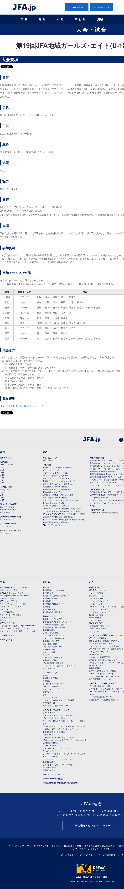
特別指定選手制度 (96, 614)
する (61, 19)
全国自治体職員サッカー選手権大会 (57, 489)
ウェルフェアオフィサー (52, 751)
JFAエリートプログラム (98, 598)
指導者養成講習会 (50, 630)
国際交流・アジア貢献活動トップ (102, 683)
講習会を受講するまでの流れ (54, 627)
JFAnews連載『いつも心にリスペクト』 (59, 737)
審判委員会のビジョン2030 (53, 590)
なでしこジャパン (7, 489)
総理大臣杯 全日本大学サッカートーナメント (61, 500)
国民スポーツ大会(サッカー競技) (56, 478)
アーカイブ (66, 854)
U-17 (2, 477)
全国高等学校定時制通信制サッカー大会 (106, 477)
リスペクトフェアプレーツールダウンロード (60, 764)
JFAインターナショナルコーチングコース (59, 665)
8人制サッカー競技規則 (21, 406)
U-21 (2, 469)
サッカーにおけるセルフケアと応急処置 (59, 700)
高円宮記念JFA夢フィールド (100, 625)
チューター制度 (49, 652)
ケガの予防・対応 (50, 697)
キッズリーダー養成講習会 (10, 614)
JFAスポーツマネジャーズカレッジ (103, 660)
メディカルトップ (50, 672)
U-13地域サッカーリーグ (99, 497)
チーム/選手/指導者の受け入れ (101, 697)
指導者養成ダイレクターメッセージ (57, 621)
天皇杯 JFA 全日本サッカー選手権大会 (58, 467)
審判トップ (47, 587)
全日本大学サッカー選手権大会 (55, 497)
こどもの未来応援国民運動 (99, 657)
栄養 (44, 694)
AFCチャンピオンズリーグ (53, 470)
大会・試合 (91, 29)
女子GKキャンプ (95, 603)
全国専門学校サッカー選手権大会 (56, 522)
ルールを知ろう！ (7, 639)
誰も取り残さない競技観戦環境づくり (104, 640)
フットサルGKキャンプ (98, 609)
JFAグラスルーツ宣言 (8, 590)
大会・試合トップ (50, 457)
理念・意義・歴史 (50, 643)
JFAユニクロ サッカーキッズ (11, 592)
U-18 (2, 475)
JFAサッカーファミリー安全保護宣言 (104, 646)
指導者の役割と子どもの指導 (54, 731)
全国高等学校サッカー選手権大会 (103, 471)
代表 (24, 19)
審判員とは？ (48, 592)
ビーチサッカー (6, 519)
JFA (91, 582)
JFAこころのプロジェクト (99, 651)
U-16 (2, 480)
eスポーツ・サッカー (8, 526)
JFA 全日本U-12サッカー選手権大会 (104, 512)
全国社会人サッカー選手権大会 (55, 486)
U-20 (2, 492)
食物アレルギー (49, 691)
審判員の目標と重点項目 (52, 612)
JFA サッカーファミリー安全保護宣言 (58, 715)
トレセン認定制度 (96, 592)
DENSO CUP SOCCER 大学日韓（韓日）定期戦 (62, 508)
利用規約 (56, 845)
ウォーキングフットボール (10, 606)
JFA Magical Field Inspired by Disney (14, 595)
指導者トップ (48, 616)
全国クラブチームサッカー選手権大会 (58, 483)
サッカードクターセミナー (53, 683)
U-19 (2, 472)
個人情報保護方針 (72, 845)
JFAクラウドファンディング (54, 774)
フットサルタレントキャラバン (101, 612)
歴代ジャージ (5, 533)
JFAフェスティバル (8, 623)
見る (42, 19)
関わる (81, 19)
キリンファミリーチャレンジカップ (14, 603)
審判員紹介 (47, 601)
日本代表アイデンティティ (10, 530)
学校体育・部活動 (7, 617)
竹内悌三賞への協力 (97, 654)
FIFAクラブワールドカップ (53, 525)
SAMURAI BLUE (6, 464)
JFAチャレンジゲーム (8, 601)
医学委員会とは (49, 702)
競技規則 (46, 606)
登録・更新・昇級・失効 (52, 646)
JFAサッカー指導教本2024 (53, 638)
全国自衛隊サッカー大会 (52, 492)
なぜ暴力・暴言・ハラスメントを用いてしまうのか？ (64, 726)
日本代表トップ (6, 457)
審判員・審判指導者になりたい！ (56, 595)
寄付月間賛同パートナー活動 (100, 679)
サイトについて (16, 845)
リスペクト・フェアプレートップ (56, 710)
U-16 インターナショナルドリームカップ (106, 485)
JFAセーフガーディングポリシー (56, 718)
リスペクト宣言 (49, 712)
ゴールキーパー (49, 654)
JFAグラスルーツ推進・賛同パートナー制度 (17, 631)
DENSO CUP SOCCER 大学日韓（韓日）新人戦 (62, 511)
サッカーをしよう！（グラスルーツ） (15, 587)
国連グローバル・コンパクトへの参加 (104, 676)
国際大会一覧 (48, 460)
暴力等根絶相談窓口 (51, 767)
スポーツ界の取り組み (51, 745)
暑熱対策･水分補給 (50, 678)
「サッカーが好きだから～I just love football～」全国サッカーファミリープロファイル (19, 627)
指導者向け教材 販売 (51, 641)
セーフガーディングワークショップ (57, 759)
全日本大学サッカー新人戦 (53, 503)
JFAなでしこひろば (8, 598)
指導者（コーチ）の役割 (52, 619)
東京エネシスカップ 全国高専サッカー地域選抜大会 (63, 519)
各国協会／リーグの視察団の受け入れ (104, 699)
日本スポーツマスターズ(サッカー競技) (58, 494)
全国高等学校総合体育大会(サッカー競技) (106, 474)
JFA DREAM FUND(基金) (53, 778)
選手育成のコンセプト (98, 590)
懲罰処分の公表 (49, 770)
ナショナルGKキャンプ (98, 601)
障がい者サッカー (7, 620)
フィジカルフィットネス (52, 657)
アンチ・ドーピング (51, 689)
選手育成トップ (95, 587)
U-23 (2, 467)
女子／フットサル (7, 512)
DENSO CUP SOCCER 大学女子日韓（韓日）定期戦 (64, 514)
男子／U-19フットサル (9, 509)
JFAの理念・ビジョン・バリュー (91, 825)
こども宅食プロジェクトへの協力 (102, 670)
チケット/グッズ (102, 7)
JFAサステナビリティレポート (101, 673)
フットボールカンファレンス (54, 635)
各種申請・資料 (49, 649)
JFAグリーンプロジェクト (99, 638)
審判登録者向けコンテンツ (53, 603)
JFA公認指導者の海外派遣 (53, 663)
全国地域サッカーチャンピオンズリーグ (59, 481)
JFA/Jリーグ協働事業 (97, 628)
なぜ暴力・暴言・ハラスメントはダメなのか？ (61, 729)
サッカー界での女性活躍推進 (100, 643)
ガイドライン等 (49, 668)
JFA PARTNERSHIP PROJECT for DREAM (60, 783)
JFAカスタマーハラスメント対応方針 (91, 848)
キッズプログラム (7, 612)
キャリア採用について (109, 854)
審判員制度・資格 (50, 598)
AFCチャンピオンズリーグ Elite (55, 472)
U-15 (2, 482)
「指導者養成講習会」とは (53, 624)
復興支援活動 (94, 668)
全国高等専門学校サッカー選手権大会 (58, 516)
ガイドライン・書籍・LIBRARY (55, 705)
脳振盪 (45, 675)
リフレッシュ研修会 (51, 632)
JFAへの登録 (76, 7)
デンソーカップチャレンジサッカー (57, 505)
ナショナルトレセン (97, 595)
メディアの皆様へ (86, 854)
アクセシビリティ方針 (38, 845)
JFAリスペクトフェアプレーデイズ (57, 748)
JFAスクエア (5, 609)
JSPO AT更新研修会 (51, 686)
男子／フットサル (7, 506)
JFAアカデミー (95, 620)
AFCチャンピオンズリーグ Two (55, 475)
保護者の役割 (48, 734)
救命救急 (46, 681)
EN (119, 7)
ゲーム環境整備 (95, 617)
